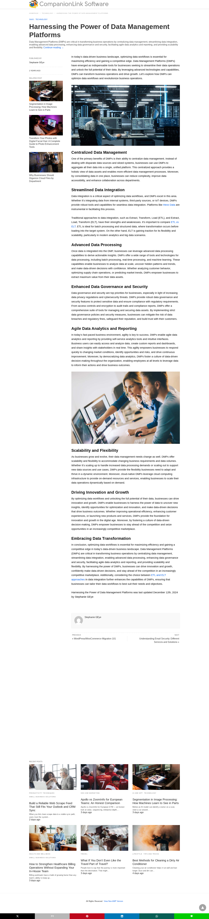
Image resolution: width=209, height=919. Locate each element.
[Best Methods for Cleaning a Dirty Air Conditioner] (156, 838)
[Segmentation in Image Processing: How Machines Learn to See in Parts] (46, 91)
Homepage (34, 13)
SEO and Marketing (90, 793)
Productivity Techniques (42, 793)
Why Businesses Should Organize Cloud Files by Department (41, 178)
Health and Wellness (39, 854)
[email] (52, 916)
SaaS (31, 19)
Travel (84, 854)
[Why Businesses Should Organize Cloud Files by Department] (46, 162)
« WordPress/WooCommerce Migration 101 (94, 638)
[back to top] (202, 907)
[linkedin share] (121, 916)
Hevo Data (169, 204)
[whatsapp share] (156, 916)
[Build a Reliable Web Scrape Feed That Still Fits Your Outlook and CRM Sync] (52, 777)
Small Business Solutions (42, 797)
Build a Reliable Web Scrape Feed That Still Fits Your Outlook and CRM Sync (52, 807)
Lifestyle (137, 854)
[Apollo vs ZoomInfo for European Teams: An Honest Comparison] (104, 777)
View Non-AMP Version (113, 901)
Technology (47, 13)
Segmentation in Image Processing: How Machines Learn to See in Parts (43, 107)
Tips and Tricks (151, 854)
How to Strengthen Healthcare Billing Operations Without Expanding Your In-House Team (52, 868)
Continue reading (53, 47)
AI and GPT (138, 793)
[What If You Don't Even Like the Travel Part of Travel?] (104, 838)
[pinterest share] (87, 916)
